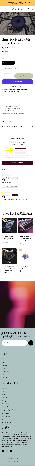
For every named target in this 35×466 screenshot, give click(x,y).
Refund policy (6, 416)
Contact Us (5, 407)
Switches (4, 368)
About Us (6, 121)
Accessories (5, 371)
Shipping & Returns (12, 126)
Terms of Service (7, 413)
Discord (4, 419)
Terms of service (21, 462)
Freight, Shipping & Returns (10, 410)
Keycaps (4, 365)
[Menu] (2, 8)
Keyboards (5, 362)
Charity (4, 401)
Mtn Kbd (14, 459)
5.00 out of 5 (22, 142)
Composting (5, 404)
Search (4, 394)
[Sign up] (30, 343)
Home (3, 359)
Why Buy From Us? (7, 422)
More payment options (17, 86)
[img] (6, 175)
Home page (5, 388)
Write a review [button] (17, 163)
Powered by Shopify (22, 459)
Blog (3, 374)
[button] (9, 148)
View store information (11, 94)
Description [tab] (6, 99)
